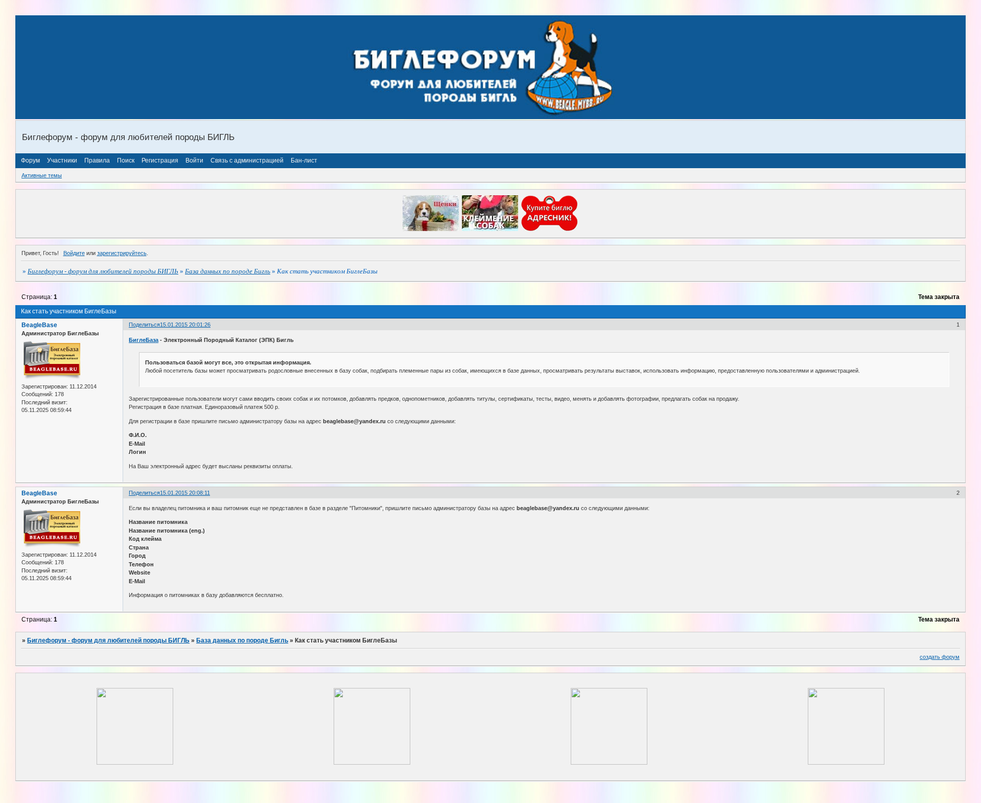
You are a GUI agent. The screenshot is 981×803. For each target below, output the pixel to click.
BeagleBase (39, 325)
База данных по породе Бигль (227, 271)
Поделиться (144, 325)
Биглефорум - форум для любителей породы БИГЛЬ (103, 271)
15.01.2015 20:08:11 (185, 493)
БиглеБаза (143, 340)
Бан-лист (304, 160)
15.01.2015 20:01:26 (185, 325)
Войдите (74, 253)
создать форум (940, 657)
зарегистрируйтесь (122, 253)
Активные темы (41, 175)
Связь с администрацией (247, 160)
